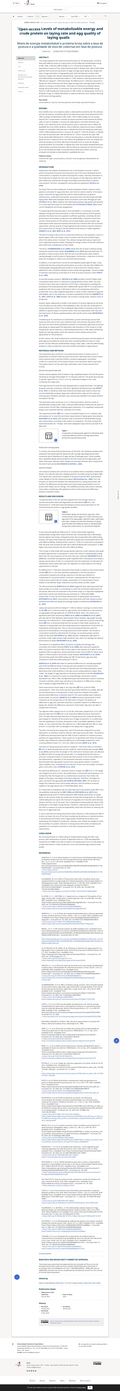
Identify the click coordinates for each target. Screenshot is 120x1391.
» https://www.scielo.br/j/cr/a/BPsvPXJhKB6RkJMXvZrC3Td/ (63, 1247)
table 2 (89, 502)
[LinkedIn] (31, 1371)
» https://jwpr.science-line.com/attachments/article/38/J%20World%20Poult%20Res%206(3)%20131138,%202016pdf (72, 872)
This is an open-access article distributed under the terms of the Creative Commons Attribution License (74, 1322)
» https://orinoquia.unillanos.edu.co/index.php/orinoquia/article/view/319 (69, 1057)
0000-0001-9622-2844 (92, 1283)
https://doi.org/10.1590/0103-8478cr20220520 (73, 22)
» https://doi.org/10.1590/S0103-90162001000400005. (61, 906)
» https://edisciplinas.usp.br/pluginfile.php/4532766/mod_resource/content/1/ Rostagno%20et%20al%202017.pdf (71, 1173)
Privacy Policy (81, 1387)
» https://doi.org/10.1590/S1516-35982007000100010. (61, 922)
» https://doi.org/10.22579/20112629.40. (56, 1039)
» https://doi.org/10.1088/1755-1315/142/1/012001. (60, 1114)
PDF (85, 16)
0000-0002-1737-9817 (64, 1283)
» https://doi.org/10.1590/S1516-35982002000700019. (61, 1091)
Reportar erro (118, 494)
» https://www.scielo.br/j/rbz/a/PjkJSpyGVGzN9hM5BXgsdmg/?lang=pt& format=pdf (68, 978)
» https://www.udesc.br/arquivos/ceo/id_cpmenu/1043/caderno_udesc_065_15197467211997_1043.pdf (72, 1073)
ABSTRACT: (21, 58)
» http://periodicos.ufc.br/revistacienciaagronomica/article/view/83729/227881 (71, 1016)
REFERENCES (21, 71)
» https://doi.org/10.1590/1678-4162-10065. (58, 1201)
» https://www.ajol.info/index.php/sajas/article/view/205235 (63, 959)
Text (19, 66)
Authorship (46, 51)
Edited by (21, 83)
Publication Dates (23, 87)
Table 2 (50, 572)
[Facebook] (33, 1371)
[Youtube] (35, 1371)
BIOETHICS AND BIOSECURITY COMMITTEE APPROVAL (25, 77)
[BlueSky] (27, 1371)
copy (92, 22)
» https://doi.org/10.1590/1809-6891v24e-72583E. (60, 1155)
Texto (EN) (74, 16)
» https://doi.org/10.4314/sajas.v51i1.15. (56, 958)
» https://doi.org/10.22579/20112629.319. (57, 1056)
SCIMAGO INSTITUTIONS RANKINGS (65, 51)
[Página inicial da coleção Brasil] (18, 1367)
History (20, 91)
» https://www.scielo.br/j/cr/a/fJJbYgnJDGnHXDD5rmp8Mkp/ (64, 1230)
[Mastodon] (29, 1371)
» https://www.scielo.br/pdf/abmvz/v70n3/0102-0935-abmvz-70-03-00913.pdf (70, 1202)
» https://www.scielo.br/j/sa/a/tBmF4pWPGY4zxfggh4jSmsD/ (64, 907)
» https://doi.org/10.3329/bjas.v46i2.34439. (57, 1138)
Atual (37, 16)
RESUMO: (20, 62)
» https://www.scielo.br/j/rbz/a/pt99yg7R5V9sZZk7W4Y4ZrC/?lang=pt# (67, 923)
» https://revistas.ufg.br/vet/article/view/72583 (60, 1156)
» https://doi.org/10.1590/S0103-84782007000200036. (61, 1229)
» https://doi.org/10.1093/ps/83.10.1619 (86, 1216)
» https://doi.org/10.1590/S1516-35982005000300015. (61, 976)
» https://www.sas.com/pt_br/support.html (58, 1185)
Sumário (20, 16)
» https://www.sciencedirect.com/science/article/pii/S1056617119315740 (68, 998)
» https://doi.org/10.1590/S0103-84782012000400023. (61, 1246)
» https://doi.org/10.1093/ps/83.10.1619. (56, 1216)
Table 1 (62, 413)
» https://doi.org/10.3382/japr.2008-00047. (57, 997)
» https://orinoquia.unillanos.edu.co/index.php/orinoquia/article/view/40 (68, 1040)
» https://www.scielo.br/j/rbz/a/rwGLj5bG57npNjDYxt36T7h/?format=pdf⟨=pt (70, 1092)
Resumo (61, 16)
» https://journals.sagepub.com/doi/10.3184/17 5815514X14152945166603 (69, 891)
